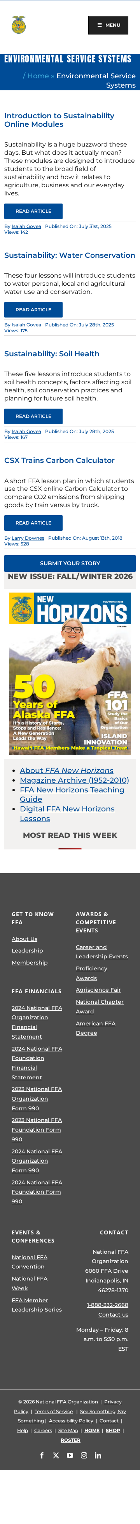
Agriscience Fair (98, 989)
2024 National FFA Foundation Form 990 (37, 1192)
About (67, 770)
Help (22, 1430)
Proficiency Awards (91, 973)
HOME (92, 1430)
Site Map (68, 1430)
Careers (43, 1430)
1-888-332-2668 (107, 1304)
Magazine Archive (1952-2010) (74, 780)
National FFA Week (29, 1283)
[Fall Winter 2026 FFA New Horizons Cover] (70, 592)
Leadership (27, 950)
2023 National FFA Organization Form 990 (37, 1099)
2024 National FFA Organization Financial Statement (37, 1022)
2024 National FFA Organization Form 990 (37, 1161)
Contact (109, 1421)
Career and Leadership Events (102, 952)
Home (38, 76)
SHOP (113, 1430)
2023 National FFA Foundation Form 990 (37, 1130)
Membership (30, 962)
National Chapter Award (100, 1006)
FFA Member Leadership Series (37, 1305)
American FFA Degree (96, 1028)
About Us (24, 938)
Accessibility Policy (71, 1421)
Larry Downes (28, 538)
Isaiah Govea (26, 226)
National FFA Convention (29, 1262)
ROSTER (70, 1440)
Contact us (113, 1314)
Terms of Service (54, 1411)
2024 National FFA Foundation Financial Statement (37, 1063)
